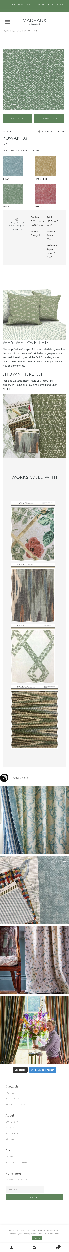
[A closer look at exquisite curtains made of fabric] (34, 960)
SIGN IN (9, 1156)
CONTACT (10, 1139)
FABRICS (10, 1093)
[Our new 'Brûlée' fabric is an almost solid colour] (34, 890)
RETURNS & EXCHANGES (18, 1162)
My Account (11, 1248)
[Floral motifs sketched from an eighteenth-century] (34, 820)
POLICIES (10, 1127)
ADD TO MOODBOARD (54, 131)
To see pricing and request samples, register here (34, 4)
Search (34, 1248)
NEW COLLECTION (15, 1104)
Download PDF (17, 118)
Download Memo (49, 118)
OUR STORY (12, 1122)
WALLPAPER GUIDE (15, 1133)
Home (6, 31)
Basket (53, 1245)
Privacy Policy (53, 1234)
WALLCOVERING (14, 1098)
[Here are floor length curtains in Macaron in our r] (34, 1030)
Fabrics (17, 31)
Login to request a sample (17, 226)
